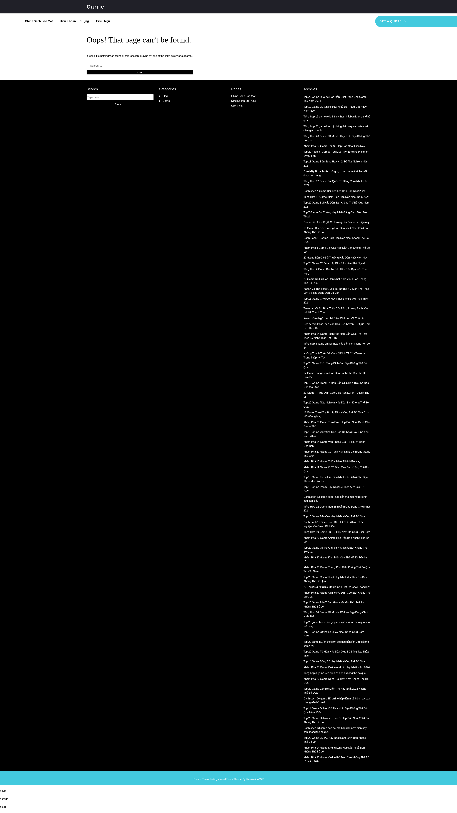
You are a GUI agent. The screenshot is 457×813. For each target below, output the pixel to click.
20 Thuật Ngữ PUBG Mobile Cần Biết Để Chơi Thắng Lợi (336, 586)
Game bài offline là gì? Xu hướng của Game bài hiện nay (336, 222)
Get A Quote (391, 21)
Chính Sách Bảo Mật (39, 21)
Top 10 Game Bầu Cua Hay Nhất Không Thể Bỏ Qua (334, 516)
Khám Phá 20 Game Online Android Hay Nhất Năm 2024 (336, 667)
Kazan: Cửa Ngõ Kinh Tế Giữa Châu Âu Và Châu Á (333, 318)
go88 (3, 806)
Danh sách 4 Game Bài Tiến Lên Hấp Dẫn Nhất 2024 (334, 190)
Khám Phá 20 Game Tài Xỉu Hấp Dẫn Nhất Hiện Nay (334, 145)
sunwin (4, 798)
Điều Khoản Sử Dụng (74, 21)
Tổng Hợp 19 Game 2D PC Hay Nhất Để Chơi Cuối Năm (336, 531)
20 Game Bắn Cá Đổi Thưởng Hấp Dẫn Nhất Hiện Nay (335, 257)
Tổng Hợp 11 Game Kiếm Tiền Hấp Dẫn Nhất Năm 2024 (336, 196)
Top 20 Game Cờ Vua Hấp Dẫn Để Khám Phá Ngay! (334, 263)
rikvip (3, 790)
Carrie (95, 7)
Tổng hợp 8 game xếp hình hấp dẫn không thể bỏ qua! (334, 672)
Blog (165, 95)
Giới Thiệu (103, 21)
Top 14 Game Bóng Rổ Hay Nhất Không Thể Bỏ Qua (334, 661)
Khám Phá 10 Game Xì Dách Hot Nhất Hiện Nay (331, 461)
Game (166, 100)
